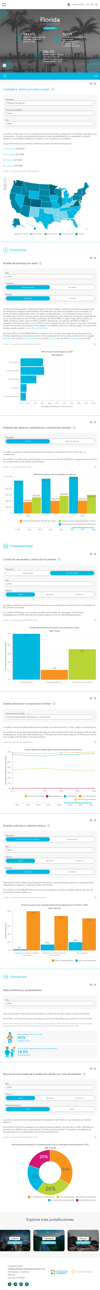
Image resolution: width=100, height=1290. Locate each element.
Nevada (74, 338)
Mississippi (10, 154)
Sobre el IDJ (78, 4)
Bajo (28, 1109)
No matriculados (72, 573)
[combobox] (50, 103)
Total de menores (28, 287)
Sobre (72, 1109)
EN (92, 4)
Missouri (7, 338)
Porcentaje (28, 298)
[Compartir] (95, 83)
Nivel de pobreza (72, 441)
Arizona (52, 338)
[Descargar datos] (91, 83)
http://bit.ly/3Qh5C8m (37, 328)
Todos (20, 594)
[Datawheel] (81, 1272)
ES (87, 4)
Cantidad (72, 298)
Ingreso (28, 441)
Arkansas (9, 160)
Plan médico (72, 839)
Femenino (79, 594)
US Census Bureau (15, 171)
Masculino (50, 594)
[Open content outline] (5, 76)
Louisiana (9, 166)
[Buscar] (4, 4)
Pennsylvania (30, 338)
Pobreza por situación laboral (27, 839)
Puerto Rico (10, 149)
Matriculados (28, 573)
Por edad (72, 287)
